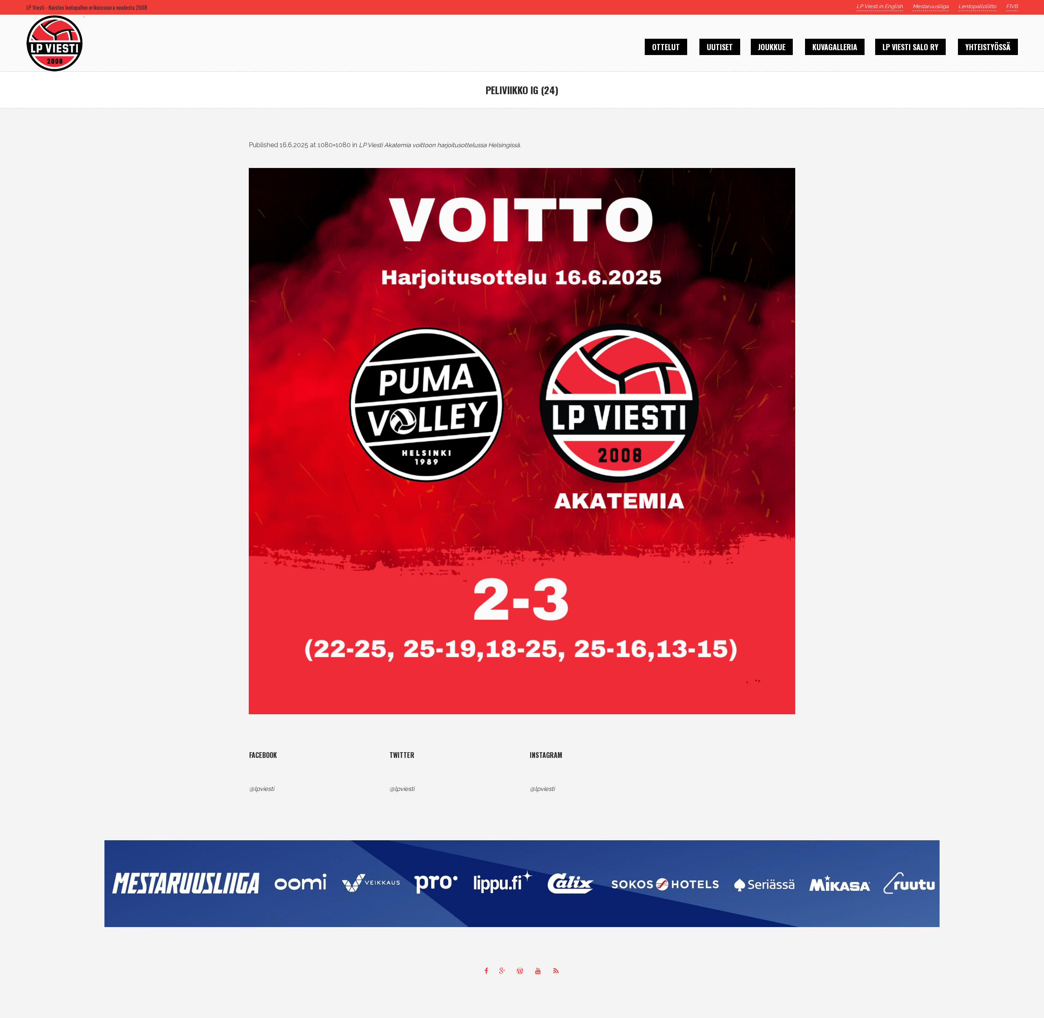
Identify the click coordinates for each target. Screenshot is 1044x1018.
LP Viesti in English (879, 6)
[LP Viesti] (522, 883)
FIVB (1012, 6)
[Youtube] (540, 971)
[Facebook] (486, 971)
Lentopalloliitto (977, 6)
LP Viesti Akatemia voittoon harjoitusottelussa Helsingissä (439, 145)
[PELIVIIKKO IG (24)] (522, 441)
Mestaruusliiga (931, 6)
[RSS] (558, 971)
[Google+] (504, 971)
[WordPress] (522, 971)
